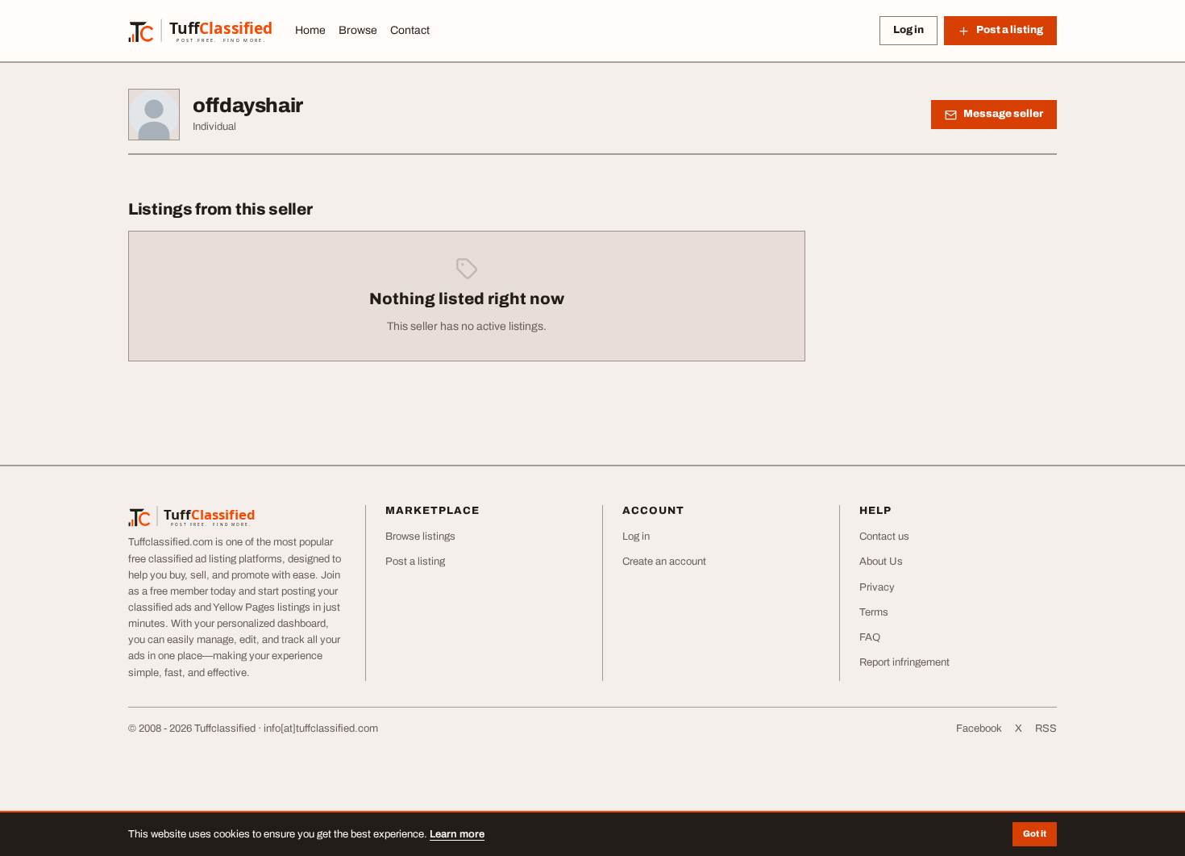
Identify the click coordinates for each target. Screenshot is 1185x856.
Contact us (884, 536)
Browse (358, 30)
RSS (1046, 728)
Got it (1034, 833)
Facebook (979, 728)
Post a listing (415, 561)
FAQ (869, 637)
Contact (410, 30)
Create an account (664, 561)
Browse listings (420, 536)
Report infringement (904, 662)
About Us (881, 561)
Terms (873, 612)
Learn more (457, 834)
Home (310, 30)
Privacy (877, 587)
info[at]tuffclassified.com (321, 728)
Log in (908, 29)
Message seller (1003, 113)
